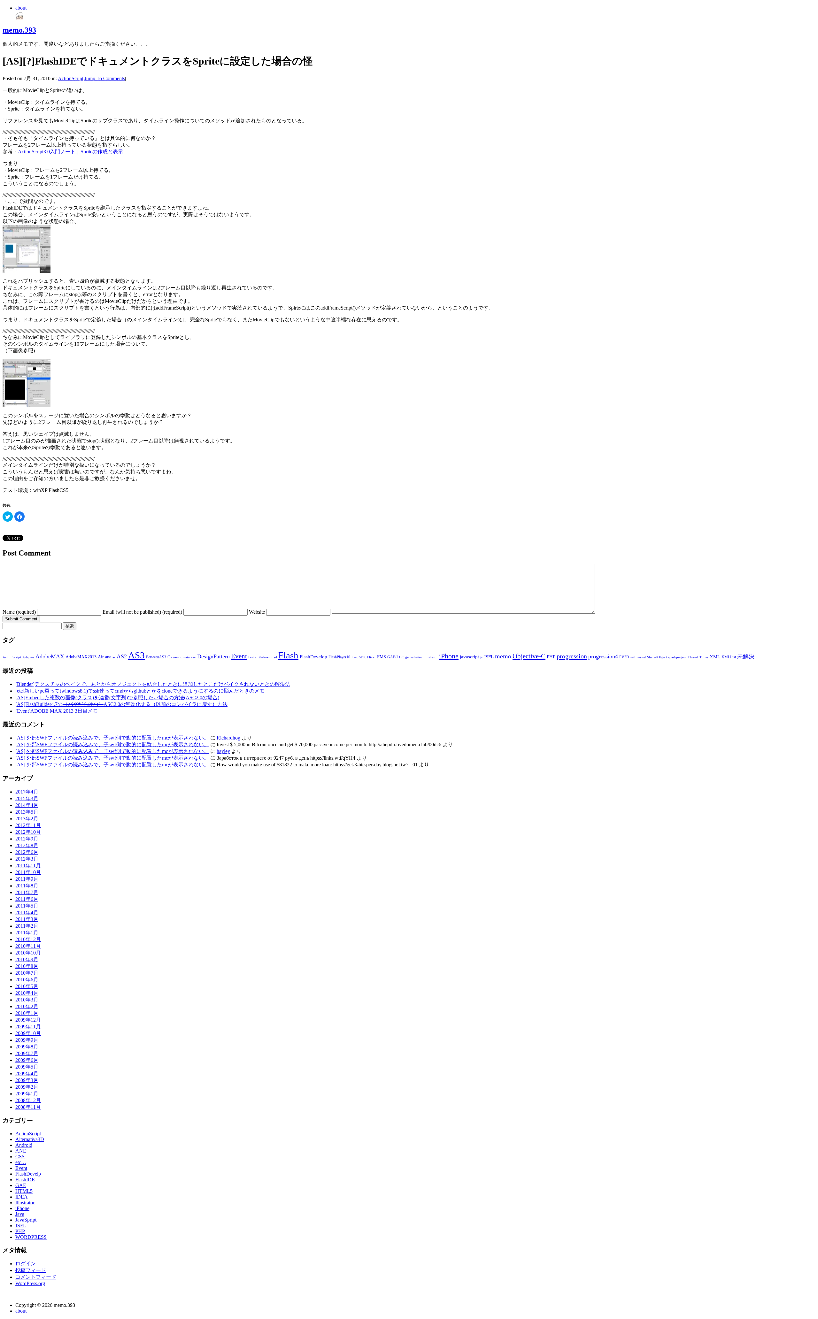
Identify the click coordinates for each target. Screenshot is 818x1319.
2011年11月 (28, 865)
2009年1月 (26, 1093)
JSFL (489, 656)
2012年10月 (28, 832)
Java (19, 1214)
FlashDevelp (28, 1174)
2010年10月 (28, 952)
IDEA (21, 1197)
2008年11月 (28, 1107)
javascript (469, 656)
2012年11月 (28, 825)
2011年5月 (26, 906)
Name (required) (19, 612)
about (21, 8)
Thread (693, 657)
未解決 (745, 656)
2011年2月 (26, 926)
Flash (288, 655)
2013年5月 (26, 812)
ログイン (25, 1263)
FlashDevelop (313, 656)
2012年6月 (26, 852)
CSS (20, 1156)
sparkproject (677, 657)
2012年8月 (26, 845)
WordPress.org (30, 1283)
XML (715, 656)
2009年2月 (26, 1087)
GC (401, 657)
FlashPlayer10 (339, 657)
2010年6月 (26, 979)
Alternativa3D (29, 1139)
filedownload (267, 657)
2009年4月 (26, 1073)
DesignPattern (213, 656)
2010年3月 (26, 999)
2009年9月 (26, 1040)
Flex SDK (358, 657)
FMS (381, 657)
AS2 (122, 656)
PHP (551, 656)
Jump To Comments (104, 78)
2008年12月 (28, 1100)
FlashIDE (25, 1179)
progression (572, 656)
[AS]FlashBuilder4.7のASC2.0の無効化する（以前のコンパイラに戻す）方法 (121, 704)
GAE (20, 1185)
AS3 (136, 655)
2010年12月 (28, 939)
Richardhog (228, 737)
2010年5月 (26, 986)
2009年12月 (28, 1020)
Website (257, 612)
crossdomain (180, 657)
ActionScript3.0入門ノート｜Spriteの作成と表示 (70, 151)
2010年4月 (26, 993)
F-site (252, 657)
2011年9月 (26, 879)
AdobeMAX (49, 656)
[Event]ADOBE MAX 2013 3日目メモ (56, 711)
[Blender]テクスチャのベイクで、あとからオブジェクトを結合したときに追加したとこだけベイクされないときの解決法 (152, 684)
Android (23, 1145)
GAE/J (392, 657)
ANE (20, 1151)
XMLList (729, 657)
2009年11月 (28, 1026)
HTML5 (24, 1191)
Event (239, 656)
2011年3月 (26, 919)
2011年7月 (26, 892)
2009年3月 (26, 1080)
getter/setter (413, 657)
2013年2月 (26, 818)
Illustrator (430, 657)
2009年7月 (26, 1053)
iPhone (449, 656)
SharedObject (657, 657)
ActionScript (70, 78)
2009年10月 (28, 1033)
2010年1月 (26, 1013)
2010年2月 (26, 1006)
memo (503, 656)
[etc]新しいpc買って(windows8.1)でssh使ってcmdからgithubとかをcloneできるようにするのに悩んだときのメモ (140, 691)
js (481, 657)
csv (193, 657)
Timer (703, 657)
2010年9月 (26, 959)
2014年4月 (26, 805)
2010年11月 (28, 946)
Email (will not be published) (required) (142, 612)
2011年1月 (26, 932)
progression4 (603, 656)
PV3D (624, 657)
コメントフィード (35, 1277)
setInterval (638, 657)
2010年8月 (26, 966)
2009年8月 (26, 1046)
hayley (223, 751)
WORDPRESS (31, 1237)
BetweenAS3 (156, 657)
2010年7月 (26, 973)
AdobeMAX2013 (81, 657)
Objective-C (529, 656)
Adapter (28, 657)
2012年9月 (26, 838)
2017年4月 (26, 791)
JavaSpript (25, 1220)
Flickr (371, 657)
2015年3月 (26, 798)
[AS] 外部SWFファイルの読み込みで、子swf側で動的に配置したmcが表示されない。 (112, 737)
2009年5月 (26, 1067)
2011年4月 (26, 912)
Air (101, 657)
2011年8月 (26, 885)
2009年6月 (26, 1060)
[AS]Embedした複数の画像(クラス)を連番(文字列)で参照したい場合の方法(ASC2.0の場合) (117, 697)
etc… (20, 1162)
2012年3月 (26, 859)
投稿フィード (30, 1270)
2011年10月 (28, 872)
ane (108, 657)
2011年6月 (26, 899)
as (113, 657)
